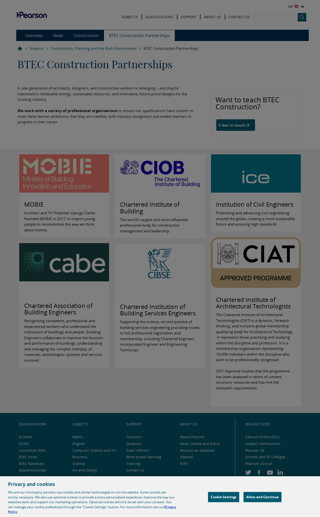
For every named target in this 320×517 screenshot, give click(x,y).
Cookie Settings (223, 496)
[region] (160, 496)
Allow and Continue (262, 496)
